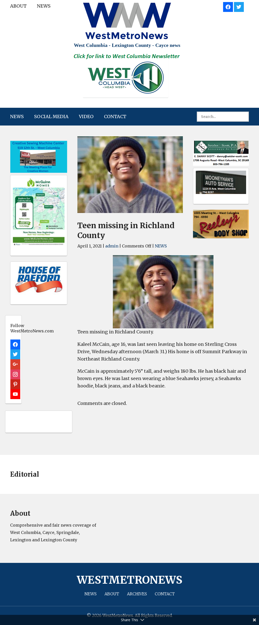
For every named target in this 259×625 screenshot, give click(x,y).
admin (111, 245)
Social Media (51, 116)
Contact (115, 116)
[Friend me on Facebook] (228, 6)
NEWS (44, 6)
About (18, 6)
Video (86, 116)
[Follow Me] (239, 6)
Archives (137, 593)
